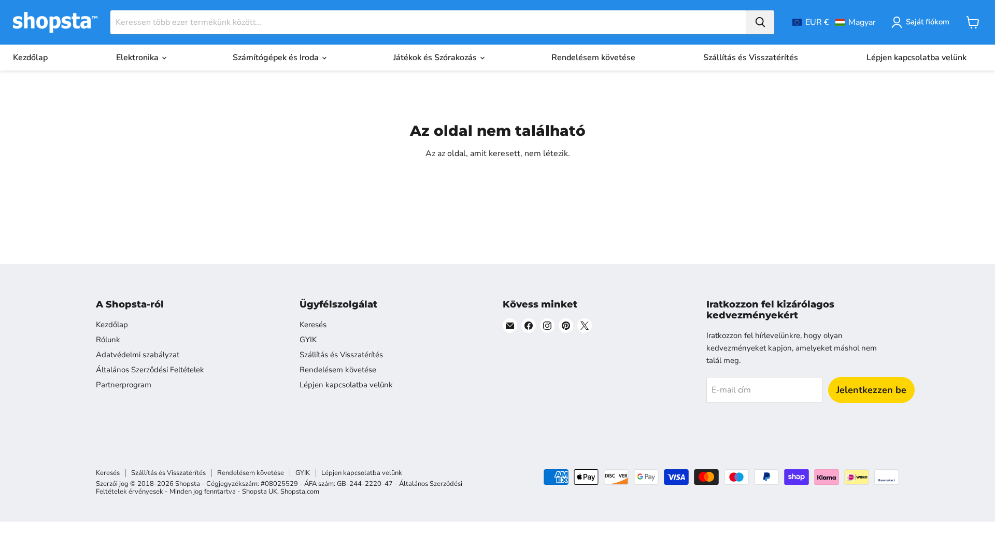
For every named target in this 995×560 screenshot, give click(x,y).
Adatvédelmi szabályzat (137, 354)
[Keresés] (760, 22)
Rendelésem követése (593, 57)
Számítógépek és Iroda (277, 57)
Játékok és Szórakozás (436, 57)
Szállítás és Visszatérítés (750, 57)
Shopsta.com (299, 491)
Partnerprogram (123, 385)
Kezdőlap (30, 57)
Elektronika (138, 57)
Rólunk (108, 339)
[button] (834, 22)
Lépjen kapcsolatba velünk (916, 57)
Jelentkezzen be (871, 390)
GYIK (308, 339)
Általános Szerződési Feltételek (150, 370)
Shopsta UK (259, 491)
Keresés (313, 324)
